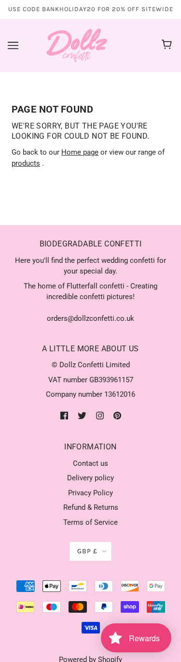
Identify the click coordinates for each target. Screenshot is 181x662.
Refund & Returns (90, 507)
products (26, 163)
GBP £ (87, 551)
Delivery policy (90, 478)
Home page (79, 152)
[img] (64, 415)
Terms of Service (90, 522)
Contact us (90, 463)
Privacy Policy (90, 493)
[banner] (76, 44)
